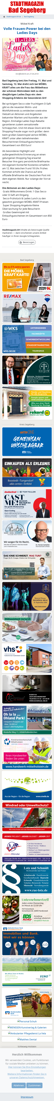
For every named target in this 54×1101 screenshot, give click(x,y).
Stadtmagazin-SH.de (13, 17)
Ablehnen (19, 1085)
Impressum (27, 1097)
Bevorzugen (28, 242)
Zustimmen (34, 1085)
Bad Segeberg (29, 17)
